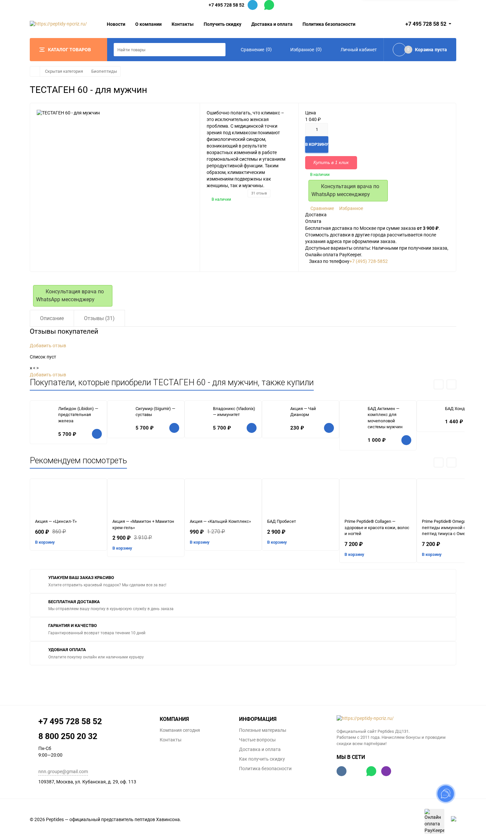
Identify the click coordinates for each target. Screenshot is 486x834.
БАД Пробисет (281, 521)
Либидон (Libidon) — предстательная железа (78, 414)
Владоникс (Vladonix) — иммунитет (234, 411)
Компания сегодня (180, 730)
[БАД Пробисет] (300, 499)
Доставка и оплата (272, 24)
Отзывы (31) (99, 318)
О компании (148, 24)
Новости (116, 24)
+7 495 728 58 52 (226, 5)
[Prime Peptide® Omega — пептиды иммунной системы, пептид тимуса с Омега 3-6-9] (455, 499)
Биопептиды (104, 71)
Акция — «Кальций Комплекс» (220, 521)
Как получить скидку (262, 759)
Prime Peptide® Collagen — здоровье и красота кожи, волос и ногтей (376, 527)
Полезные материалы (262, 730)
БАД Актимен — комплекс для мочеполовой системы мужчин (385, 418)
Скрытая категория (64, 71)
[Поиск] (218, 49)
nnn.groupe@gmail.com (63, 771)
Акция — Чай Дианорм (303, 411)
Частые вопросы (257, 739)
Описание (52, 318)
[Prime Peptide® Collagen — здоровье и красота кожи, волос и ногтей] (378, 499)
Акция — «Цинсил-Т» (56, 521)
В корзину (45, 542)
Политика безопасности (329, 24)
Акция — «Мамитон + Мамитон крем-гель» (143, 524)
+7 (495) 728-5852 (368, 261)
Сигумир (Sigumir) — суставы (155, 411)
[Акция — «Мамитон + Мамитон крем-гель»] (146, 499)
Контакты (183, 24)
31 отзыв (259, 193)
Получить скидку (222, 24)
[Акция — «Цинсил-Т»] (68, 499)
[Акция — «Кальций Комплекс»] (223, 499)
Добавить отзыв (48, 345)
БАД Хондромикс (462, 408)
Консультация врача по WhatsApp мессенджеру (345, 190)
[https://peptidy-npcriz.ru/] (397, 718)
